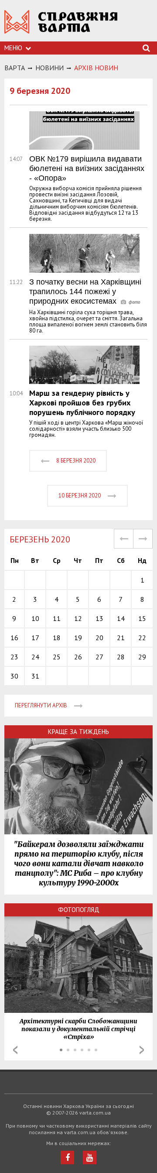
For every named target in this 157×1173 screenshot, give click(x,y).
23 (14, 656)
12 (78, 618)
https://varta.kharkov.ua (61, 26)
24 (35, 656)
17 (35, 637)
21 (121, 637)
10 (35, 618)
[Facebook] (67, 1157)
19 (78, 637)
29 (142, 656)
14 (121, 618)
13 (99, 618)
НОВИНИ (49, 67)
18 (57, 637)
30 (14, 676)
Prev (15, 1050)
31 (35, 676)
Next (142, 1050)
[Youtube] (89, 1157)
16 (14, 637)
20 (99, 637)
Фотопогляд (78, 909)
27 (99, 656)
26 (78, 656)
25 (57, 656)
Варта (14, 67)
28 (121, 656)
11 (57, 618)
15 (142, 618)
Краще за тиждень (78, 731)
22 (142, 637)
